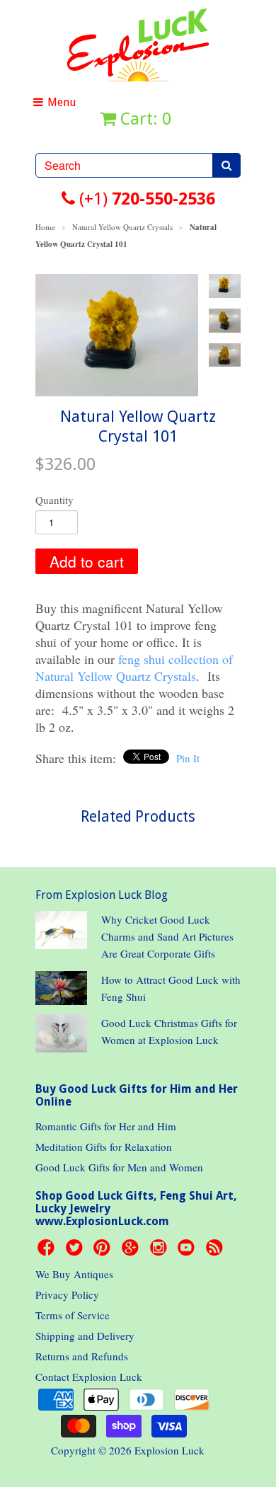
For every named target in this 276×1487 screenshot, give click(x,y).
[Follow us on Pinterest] (104, 1251)
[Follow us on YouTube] (188, 1251)
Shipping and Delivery (84, 1335)
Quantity (54, 500)
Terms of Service (72, 1315)
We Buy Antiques (74, 1274)
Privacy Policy (67, 1294)
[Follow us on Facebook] (48, 1251)
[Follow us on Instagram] (160, 1251)
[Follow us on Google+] (132, 1251)
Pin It (188, 758)
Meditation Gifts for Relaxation (103, 1146)
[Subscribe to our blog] (216, 1251)
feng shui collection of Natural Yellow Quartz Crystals (134, 667)
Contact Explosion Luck (88, 1377)
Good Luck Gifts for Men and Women (119, 1167)
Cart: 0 (143, 119)
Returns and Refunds (81, 1356)
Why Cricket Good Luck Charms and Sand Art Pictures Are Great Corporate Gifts (167, 936)
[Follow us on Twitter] (76, 1251)
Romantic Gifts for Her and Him (105, 1126)
